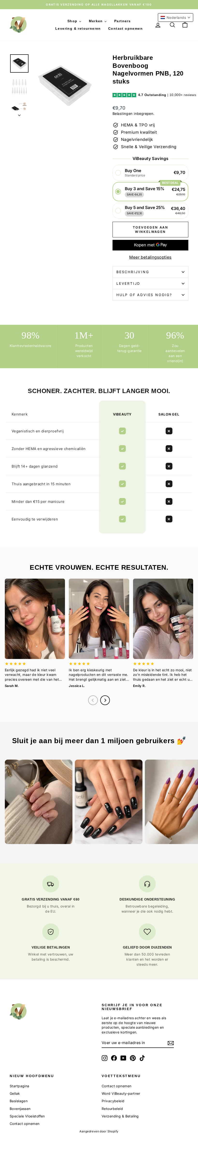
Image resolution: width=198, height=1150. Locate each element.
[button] (150, 172)
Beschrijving (132, 272)
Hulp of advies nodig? (144, 295)
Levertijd (128, 283)
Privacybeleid (113, 1101)
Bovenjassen (20, 1109)
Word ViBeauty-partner (121, 1093)
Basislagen (19, 1101)
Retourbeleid (112, 1109)
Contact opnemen (24, 1124)
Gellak (15, 1093)
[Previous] (93, 700)
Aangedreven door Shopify (98, 1131)
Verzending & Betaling (120, 1116)
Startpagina (19, 1086)
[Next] (105, 700)
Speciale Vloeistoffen (27, 1116)
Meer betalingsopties (150, 257)
